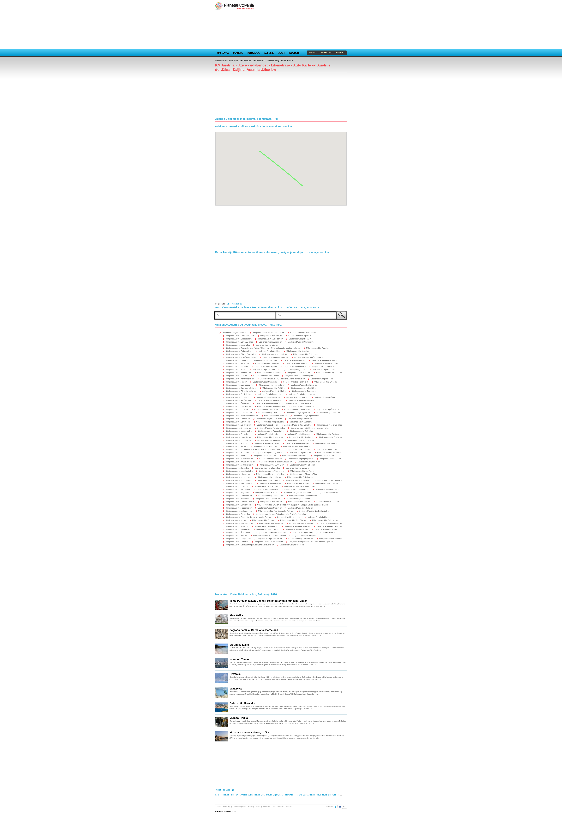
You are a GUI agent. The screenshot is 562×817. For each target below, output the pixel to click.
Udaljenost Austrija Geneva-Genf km (240, 502)
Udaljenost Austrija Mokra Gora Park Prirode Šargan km (311, 542)
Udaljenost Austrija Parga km (265, 367)
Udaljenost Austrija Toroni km (237, 468)
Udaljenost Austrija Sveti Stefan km (239, 459)
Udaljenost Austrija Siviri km (268, 480)
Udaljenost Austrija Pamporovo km (270, 422)
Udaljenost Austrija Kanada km (234, 333)
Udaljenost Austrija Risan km (264, 456)
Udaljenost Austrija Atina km (298, 483)
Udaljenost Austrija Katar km (297, 351)
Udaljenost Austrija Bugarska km (269, 419)
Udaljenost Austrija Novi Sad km (266, 376)
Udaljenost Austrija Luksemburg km (299, 376)
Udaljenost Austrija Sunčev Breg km (308, 357)
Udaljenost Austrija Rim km (236, 382)
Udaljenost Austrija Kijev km (294, 360)
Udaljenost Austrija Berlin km (294, 367)
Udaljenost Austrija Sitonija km (268, 397)
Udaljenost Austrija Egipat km (270, 342)
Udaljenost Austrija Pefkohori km (300, 477)
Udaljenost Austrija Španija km (269, 440)
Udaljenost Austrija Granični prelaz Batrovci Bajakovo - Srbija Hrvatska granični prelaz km (292, 505)
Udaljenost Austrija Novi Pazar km (299, 403)
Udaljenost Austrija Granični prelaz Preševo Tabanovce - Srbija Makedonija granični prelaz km (263, 348)
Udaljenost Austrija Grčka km (325, 382)
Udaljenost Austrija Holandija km (270, 437)
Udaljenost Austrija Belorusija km (296, 446)
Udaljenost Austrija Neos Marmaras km (276, 462)
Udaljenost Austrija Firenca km (298, 450)
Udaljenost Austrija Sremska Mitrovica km (242, 416)
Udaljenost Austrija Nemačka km (238, 373)
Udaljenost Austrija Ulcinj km (270, 459)
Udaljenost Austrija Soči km (327, 493)
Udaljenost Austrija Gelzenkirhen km (240, 336)
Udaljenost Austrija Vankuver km (303, 333)
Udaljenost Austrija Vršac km (275, 416)
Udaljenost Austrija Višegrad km (238, 539)
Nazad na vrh (344, 807)
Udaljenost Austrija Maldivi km (271, 523)
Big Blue (276, 795)
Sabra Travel (309, 795)
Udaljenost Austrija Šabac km (327, 410)
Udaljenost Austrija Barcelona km (275, 357)
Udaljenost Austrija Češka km (301, 431)
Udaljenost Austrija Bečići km (324, 456)
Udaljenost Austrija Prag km (267, 490)
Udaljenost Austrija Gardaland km (239, 496)
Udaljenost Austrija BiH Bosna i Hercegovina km (310, 428)
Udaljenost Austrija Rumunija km (270, 431)
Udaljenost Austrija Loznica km (238, 419)
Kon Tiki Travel (222, 795)
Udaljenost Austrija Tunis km (317, 348)
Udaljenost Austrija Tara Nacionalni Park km (275, 511)
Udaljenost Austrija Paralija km (298, 468)
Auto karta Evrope (258, 61)
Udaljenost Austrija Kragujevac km (301, 394)
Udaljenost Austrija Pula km (299, 502)
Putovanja (253, 52)
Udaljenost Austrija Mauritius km (300, 342)
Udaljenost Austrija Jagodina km (306, 416)
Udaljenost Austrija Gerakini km (302, 465)
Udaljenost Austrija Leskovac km (238, 406)
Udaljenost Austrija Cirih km (236, 360)
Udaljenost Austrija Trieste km (298, 499)
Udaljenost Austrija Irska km (236, 446)
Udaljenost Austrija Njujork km (323, 367)
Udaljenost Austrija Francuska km (271, 385)
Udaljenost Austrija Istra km (326, 450)
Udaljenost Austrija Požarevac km (239, 413)
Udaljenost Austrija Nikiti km (309, 462)
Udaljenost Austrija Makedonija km (271, 428)
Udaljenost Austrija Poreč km (296, 529)
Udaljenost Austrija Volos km (237, 486)
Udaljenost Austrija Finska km (298, 434)
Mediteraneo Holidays (292, 795)
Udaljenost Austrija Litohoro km (238, 474)
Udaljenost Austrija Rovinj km (265, 360)
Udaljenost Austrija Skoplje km (238, 490)
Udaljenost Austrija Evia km (236, 376)
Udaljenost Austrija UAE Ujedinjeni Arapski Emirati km (313, 533)
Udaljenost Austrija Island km (323, 370)
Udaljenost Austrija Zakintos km (238, 529)
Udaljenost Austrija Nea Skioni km (328, 480)
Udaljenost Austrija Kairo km (267, 345)
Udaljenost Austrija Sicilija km (274, 391)
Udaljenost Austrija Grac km (301, 422)
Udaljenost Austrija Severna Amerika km (268, 333)
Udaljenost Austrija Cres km (263, 520)
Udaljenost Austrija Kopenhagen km (240, 379)
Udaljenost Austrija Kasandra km (238, 477)
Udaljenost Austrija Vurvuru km (271, 465)
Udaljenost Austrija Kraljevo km (267, 403)
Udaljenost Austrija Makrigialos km (270, 474)
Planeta (238, 52)
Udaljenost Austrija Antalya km (238, 499)
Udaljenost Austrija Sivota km (296, 363)
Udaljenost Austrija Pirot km (269, 413)
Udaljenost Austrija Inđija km (318, 517)
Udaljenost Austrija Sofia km (330, 539)
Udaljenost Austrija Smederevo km (271, 406)
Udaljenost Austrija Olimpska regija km (241, 391)
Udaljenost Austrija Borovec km (238, 422)
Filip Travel (235, 795)
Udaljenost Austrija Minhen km (269, 373)
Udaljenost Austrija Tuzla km (237, 526)
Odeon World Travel (250, 795)
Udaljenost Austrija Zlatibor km (305, 354)
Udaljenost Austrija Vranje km (302, 406)
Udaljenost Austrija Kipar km (237, 443)
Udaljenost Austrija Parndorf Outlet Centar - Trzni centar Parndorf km (253, 450)
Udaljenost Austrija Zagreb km (237, 493)
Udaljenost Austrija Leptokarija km (239, 471)
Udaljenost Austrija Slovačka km (238, 434)
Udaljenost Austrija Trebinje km (304, 536)
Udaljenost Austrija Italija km (322, 379)
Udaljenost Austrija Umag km (325, 529)
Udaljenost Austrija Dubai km (237, 542)
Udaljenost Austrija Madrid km (289, 517)
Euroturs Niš (334, 795)
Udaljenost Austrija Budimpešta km (297, 493)
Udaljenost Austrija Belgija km (330, 437)
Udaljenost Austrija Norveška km (238, 437)
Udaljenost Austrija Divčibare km (238, 505)
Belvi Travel (266, 795)
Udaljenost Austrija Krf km (236, 370)
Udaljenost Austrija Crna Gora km (297, 425)
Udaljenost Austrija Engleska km (238, 440)
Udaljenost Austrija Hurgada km (293, 370)
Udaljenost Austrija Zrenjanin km (301, 400)
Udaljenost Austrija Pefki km (273, 388)
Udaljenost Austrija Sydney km (270, 508)
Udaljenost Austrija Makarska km (297, 526)
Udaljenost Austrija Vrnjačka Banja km (241, 357)
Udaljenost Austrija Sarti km (297, 397)
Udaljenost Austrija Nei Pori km (302, 471)
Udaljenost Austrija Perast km (329, 453)
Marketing (326, 53)
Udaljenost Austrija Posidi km (297, 480)
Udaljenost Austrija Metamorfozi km (239, 465)
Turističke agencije (224, 790)
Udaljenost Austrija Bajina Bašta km (269, 542)
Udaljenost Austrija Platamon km (271, 471)
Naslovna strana (232, 61)
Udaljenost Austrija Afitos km (270, 483)
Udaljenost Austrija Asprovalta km (329, 526)
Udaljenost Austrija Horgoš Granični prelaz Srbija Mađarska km (281, 514)
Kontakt (340, 53)
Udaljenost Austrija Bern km (271, 502)
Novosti (294, 52)
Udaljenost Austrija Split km (266, 493)
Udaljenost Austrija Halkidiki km (303, 388)
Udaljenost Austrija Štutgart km (265, 382)
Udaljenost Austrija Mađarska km (239, 431)
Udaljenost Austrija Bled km (330, 459)
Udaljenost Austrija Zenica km (330, 523)
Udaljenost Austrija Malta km (326, 443)
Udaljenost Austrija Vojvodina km (329, 373)
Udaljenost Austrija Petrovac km (294, 456)
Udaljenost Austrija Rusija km (300, 437)
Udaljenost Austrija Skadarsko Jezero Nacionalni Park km (248, 517)
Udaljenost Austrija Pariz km (237, 367)
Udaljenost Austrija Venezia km (268, 499)
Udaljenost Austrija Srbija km (298, 373)
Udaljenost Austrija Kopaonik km (274, 354)
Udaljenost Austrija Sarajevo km (296, 490)
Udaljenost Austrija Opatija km (266, 526)
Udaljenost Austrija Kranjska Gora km (240, 462)
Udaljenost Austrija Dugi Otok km (293, 520)
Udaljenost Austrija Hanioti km (269, 477)
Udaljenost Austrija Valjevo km (266, 410)
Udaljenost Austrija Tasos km (263, 370)
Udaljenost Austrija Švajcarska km (239, 385)
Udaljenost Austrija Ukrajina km (266, 443)
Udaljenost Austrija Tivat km (236, 456)
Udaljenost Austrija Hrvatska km (329, 425)
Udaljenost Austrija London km (292, 545)
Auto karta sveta (245, 61)
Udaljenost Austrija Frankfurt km (295, 382)
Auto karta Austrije (273, 61)
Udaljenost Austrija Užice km (237, 410)
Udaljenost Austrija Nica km (236, 536)
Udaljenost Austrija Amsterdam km (324, 360)
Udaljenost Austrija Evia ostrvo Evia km (241, 388)
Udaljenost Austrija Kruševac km (297, 410)
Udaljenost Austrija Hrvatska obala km (271, 533)
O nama (313, 53)
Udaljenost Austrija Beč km (267, 425)
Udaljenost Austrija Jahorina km (270, 496)
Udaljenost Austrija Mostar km (301, 523)
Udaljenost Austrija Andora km (265, 446)
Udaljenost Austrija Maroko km (238, 345)
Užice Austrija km (234, 304)
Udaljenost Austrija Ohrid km (269, 351)
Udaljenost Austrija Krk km (236, 520)
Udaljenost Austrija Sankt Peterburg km (299, 486)
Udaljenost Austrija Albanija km (297, 443)
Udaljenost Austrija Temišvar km (269, 539)
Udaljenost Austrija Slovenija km (238, 428)
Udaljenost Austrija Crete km (267, 529)
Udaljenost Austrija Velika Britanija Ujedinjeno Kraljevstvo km (250, 545)
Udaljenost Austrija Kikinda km (328, 413)
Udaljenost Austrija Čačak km (237, 403)
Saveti (281, 52)
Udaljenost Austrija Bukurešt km (300, 539)
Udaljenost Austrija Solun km (326, 483)
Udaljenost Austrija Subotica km (269, 400)
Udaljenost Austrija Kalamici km (267, 468)
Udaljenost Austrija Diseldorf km (270, 339)
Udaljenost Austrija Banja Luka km (239, 342)
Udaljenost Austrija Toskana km (304, 391)
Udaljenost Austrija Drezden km (327, 490)
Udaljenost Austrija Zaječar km (298, 413)
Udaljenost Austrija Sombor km (238, 397)
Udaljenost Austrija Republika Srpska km (269, 536)
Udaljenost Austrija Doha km (300, 339)
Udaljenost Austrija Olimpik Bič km (303, 474)
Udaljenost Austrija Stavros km (238, 514)
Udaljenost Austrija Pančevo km (238, 400)
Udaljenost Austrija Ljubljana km (300, 459)
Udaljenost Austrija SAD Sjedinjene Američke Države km (282, 379)
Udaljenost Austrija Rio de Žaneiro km (241, 354)
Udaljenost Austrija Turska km (267, 363)
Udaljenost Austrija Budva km (237, 453)
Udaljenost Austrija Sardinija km (238, 394)
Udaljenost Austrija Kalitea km (237, 363)
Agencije (269, 52)
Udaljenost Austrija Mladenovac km (303, 496)
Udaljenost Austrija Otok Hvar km (325, 520)
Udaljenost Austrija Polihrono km (238, 480)
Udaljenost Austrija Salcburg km (238, 425)
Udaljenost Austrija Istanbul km (326, 363)
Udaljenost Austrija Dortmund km (239, 339)
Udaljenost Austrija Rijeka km (299, 336)
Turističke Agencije (239, 806)
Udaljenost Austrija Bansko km (300, 419)
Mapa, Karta (223, 52)
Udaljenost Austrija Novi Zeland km (239, 523)
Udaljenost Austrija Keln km (271, 336)
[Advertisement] (281, 30)
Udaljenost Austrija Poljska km (269, 434)
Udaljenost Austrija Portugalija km (300, 440)
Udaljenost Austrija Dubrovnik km (239, 351)
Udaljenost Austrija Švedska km (328, 434)
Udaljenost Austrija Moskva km (266, 486)
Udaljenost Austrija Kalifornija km (304, 385)
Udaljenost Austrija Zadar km (327, 502)
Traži (341, 315)
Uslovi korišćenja (278, 806)
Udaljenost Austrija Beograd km (269, 394)
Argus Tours (321, 795)
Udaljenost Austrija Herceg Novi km (269, 453)
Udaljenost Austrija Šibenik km (238, 533)
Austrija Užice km (287, 61)
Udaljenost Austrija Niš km (324, 397)
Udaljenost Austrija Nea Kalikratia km (314, 511)
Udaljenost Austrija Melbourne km (239, 511)
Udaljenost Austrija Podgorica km (239, 508)
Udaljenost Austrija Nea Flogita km (239, 483)
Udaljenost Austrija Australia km (300, 508)
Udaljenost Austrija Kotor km (300, 453)
